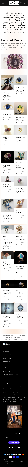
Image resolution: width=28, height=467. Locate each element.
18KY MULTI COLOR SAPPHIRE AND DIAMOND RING (7, 141)
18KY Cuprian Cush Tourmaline (7, 166)
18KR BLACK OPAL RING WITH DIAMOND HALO (20, 269)
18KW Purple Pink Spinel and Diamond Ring (20, 190)
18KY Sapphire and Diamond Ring (7, 114)
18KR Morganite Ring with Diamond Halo (7, 263)
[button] (3, 3)
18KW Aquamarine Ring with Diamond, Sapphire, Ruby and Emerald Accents (7, 241)
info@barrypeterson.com (10, 401)
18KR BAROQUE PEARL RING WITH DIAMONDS (20, 293)
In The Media (6, 371)
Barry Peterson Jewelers (13, 459)
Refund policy (6, 361)
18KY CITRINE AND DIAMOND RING (20, 139)
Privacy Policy (6, 351)
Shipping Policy (7, 358)
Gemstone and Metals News (10, 374)
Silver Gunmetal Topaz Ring (6, 94)
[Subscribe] (22, 437)
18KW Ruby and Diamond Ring (7, 186)
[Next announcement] (25, 8)
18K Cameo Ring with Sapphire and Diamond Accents (20, 317)
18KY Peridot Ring (20, 118)
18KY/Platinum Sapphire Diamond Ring (20, 89)
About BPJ (5, 348)
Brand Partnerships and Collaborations (13, 378)
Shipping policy (19, 463)
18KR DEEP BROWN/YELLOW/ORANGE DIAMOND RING (7, 293)
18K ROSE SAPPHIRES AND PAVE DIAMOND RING (7, 319)
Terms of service (10, 463)
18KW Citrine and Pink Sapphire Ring (20, 212)
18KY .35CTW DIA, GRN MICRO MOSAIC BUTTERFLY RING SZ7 (20, 166)
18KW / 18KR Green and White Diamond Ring (20, 239)
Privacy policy (20, 461)
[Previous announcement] (2, 8)
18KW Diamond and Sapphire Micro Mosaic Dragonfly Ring (7, 216)
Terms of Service (7, 354)
